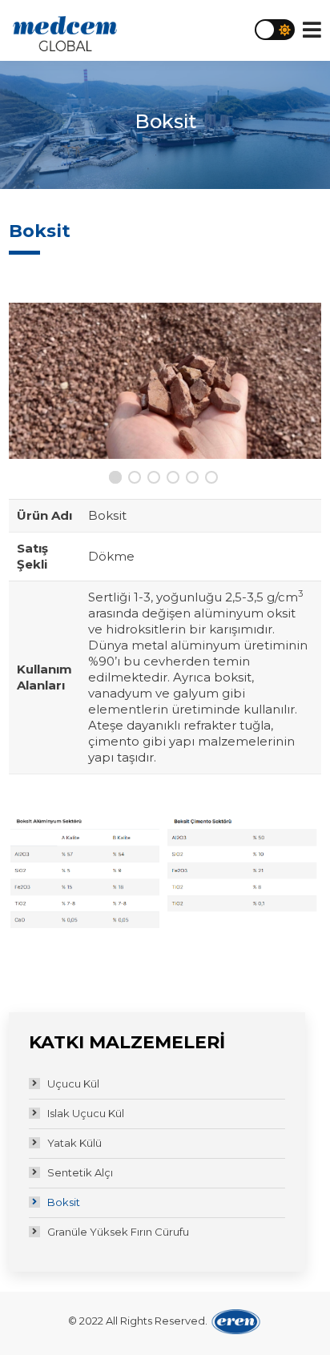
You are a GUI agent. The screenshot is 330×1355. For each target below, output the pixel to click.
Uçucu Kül (73, 1083)
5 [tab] (194, 479)
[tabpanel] (165, 381)
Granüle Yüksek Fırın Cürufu (118, 1231)
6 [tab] (213, 479)
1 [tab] (117, 479)
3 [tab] (155, 479)
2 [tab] (136, 479)
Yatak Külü (74, 1142)
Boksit (63, 1202)
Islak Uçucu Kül (85, 1113)
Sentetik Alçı (80, 1172)
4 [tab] (175, 479)
